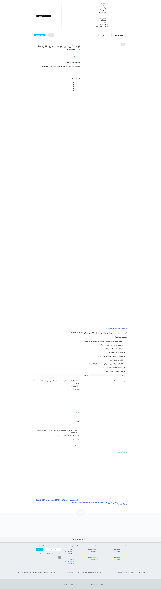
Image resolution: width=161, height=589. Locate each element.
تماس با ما (103, 10)
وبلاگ (104, 7)
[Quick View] (125, 506)
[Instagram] (59, 557)
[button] (88, 16)
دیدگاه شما (75, 389)
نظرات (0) (109, 328)
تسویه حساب (117, 549)
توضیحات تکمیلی (117, 328)
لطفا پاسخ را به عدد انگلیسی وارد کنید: (68, 435)
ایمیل (77, 421)
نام (77, 413)
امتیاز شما (75, 383)
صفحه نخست (102, 3)
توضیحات (124, 328)
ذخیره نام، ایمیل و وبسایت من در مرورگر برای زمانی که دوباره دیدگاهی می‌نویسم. (57, 431)
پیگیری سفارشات (101, 12)
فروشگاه (103, 5)
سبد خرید (117, 551)
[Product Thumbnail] (123, 44)
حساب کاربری (68, 551)
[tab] (124, 328)
